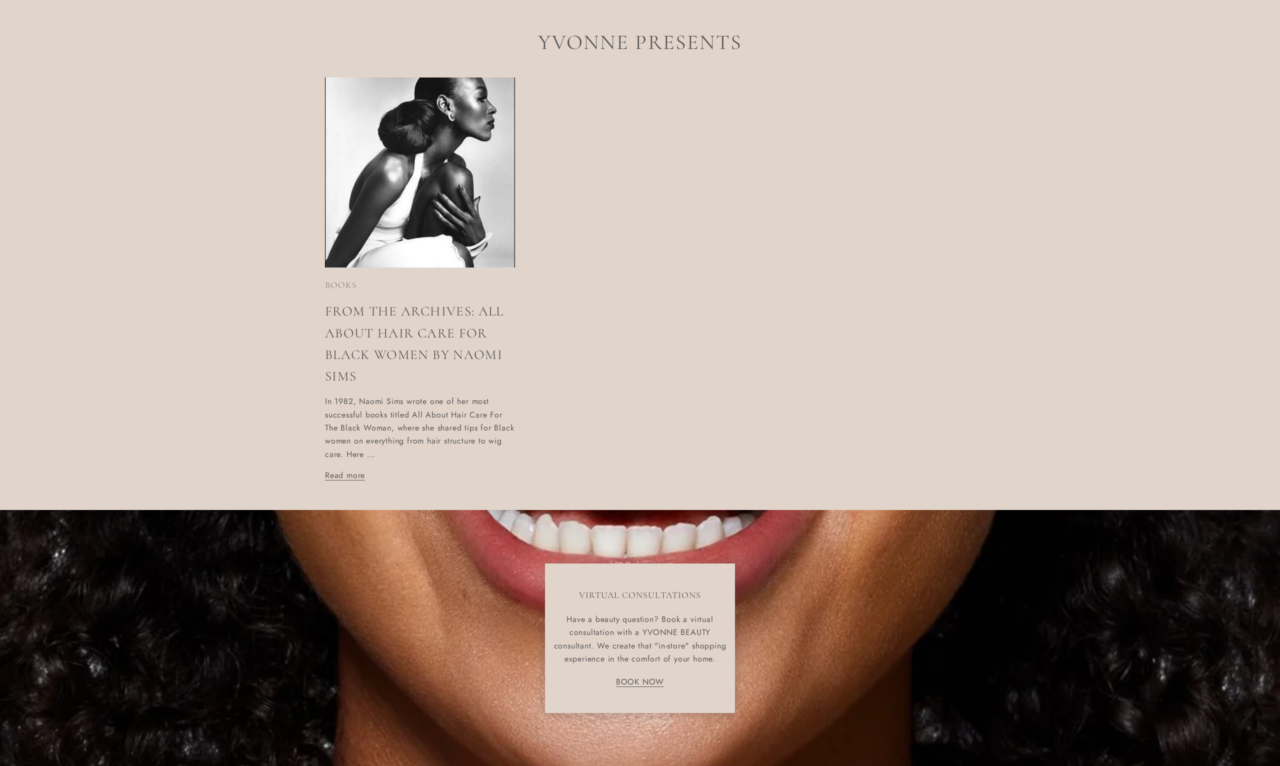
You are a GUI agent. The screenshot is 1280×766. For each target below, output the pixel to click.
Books (341, 285)
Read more (345, 475)
